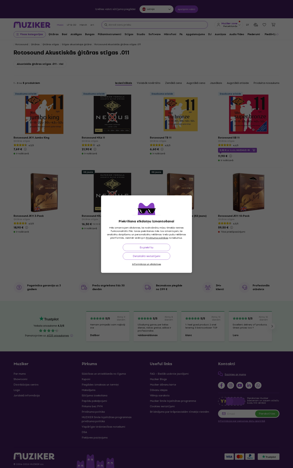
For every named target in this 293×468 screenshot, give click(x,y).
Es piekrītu (146, 247)
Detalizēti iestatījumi (146, 256)
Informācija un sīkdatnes (146, 264)
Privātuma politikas (157, 238)
